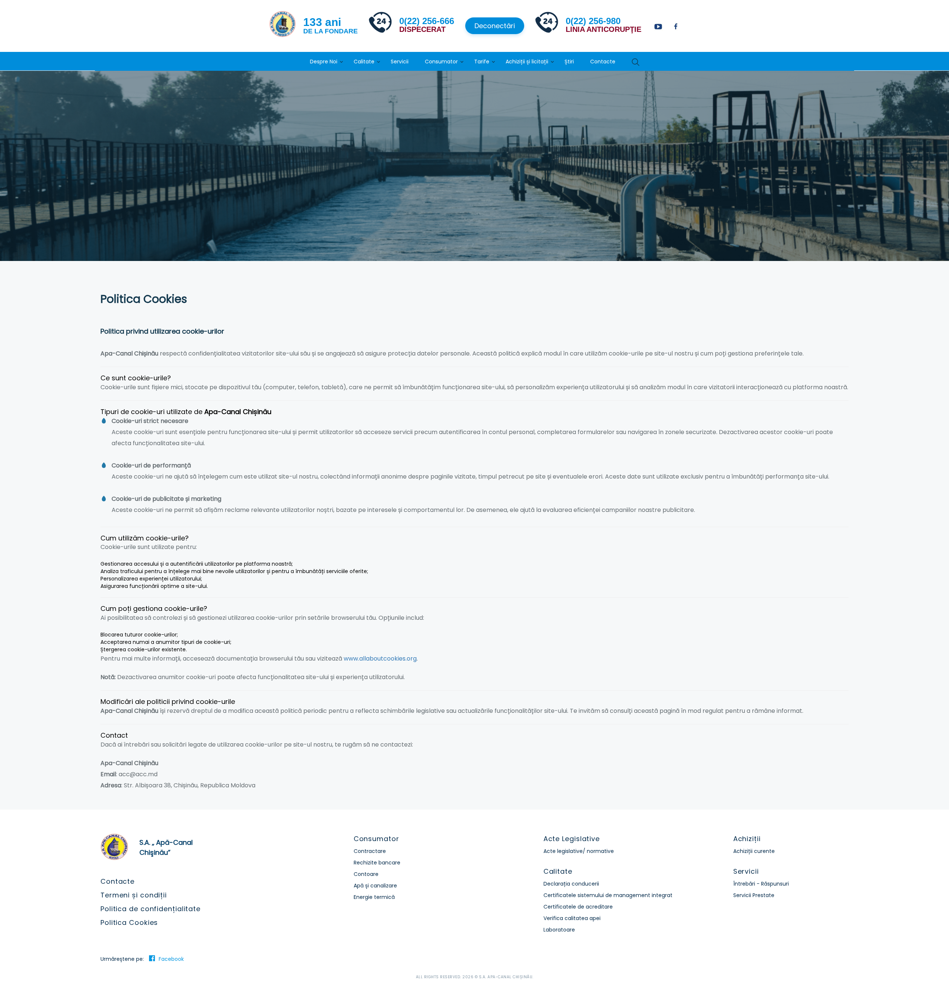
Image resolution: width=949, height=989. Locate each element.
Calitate (364, 61)
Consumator (441, 61)
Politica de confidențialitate (150, 908)
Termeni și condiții (133, 895)
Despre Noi (323, 61)
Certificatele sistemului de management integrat (607, 895)
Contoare (366, 874)
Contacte (602, 61)
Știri (569, 61)
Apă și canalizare (375, 885)
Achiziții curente (754, 851)
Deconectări (494, 25)
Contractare (370, 851)
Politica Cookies (129, 922)
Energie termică (374, 897)
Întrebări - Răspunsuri (761, 883)
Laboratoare (559, 929)
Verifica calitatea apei (572, 918)
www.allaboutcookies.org (380, 658)
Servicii (400, 61)
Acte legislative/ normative (578, 851)
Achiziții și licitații (527, 61)
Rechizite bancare (377, 862)
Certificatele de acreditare (578, 906)
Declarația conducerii (571, 883)
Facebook (171, 959)
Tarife (481, 61)
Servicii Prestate (753, 895)
